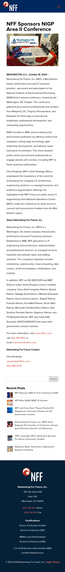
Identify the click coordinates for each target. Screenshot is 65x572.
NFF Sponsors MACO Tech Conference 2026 (36, 393)
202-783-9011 (18, 338)
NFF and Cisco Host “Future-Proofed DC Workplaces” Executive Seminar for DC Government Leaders (34, 411)
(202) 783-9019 (30, 512)
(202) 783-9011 (29, 508)
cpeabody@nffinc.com (18, 361)
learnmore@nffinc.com (25, 342)
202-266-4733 (14, 365)
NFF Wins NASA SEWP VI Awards (31, 400)
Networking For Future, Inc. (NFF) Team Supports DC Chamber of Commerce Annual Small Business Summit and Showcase (36, 425)
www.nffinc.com (43, 333)
